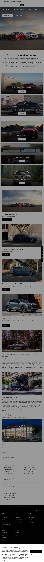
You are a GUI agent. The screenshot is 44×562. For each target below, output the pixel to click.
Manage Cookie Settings (36, 554)
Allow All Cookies (36, 551)
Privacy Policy (22, 555)
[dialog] (22, 553)
